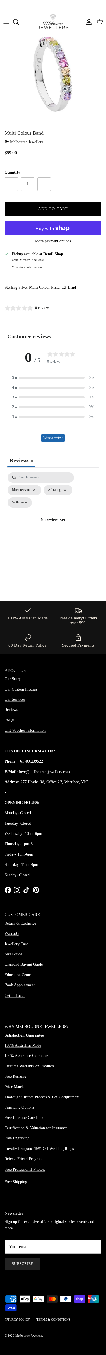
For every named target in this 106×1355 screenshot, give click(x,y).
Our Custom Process (21, 689)
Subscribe (22, 1264)
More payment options (53, 241)
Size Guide (13, 954)
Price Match (14, 1087)
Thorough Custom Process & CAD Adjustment (42, 1097)
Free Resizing (15, 1076)
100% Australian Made (23, 1045)
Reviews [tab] (21, 460)
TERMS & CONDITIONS (53, 1319)
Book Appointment (20, 985)
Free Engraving (17, 1138)
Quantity (12, 172)
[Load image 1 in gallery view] (53, 74)
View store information (27, 267)
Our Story (13, 679)
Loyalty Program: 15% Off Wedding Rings (39, 1149)
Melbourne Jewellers (26, 142)
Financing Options (19, 1107)
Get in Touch (15, 995)
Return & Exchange (20, 923)
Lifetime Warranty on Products (29, 1066)
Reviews (11, 710)
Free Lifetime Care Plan (24, 1118)
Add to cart (53, 209)
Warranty (12, 933)
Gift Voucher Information (25, 730)
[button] (53, 378)
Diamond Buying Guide (24, 964)
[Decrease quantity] (11, 184)
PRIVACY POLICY (17, 1319)
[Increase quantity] (44, 184)
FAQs (9, 720)
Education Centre (18, 975)
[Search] (18, 22)
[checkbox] (20, 502)
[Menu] (6, 22)
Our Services (15, 699)
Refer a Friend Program (24, 1159)
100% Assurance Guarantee (26, 1056)
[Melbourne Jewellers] (53, 21)
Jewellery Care (16, 944)
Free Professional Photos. (25, 1169)
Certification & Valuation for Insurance (36, 1128)
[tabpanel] (53, 526)
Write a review (53, 438)
